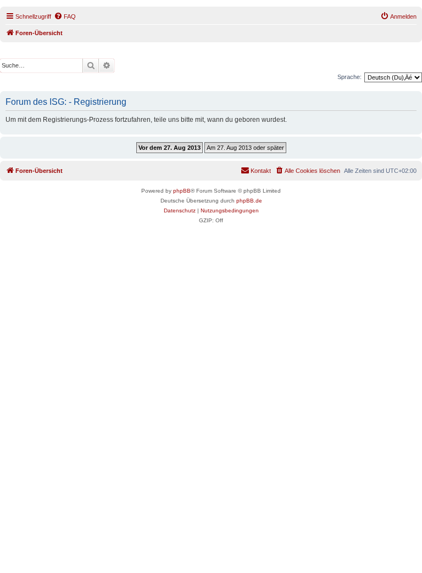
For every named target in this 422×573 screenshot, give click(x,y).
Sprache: (349, 77)
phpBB (182, 191)
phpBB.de (249, 201)
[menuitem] (65, 16)
